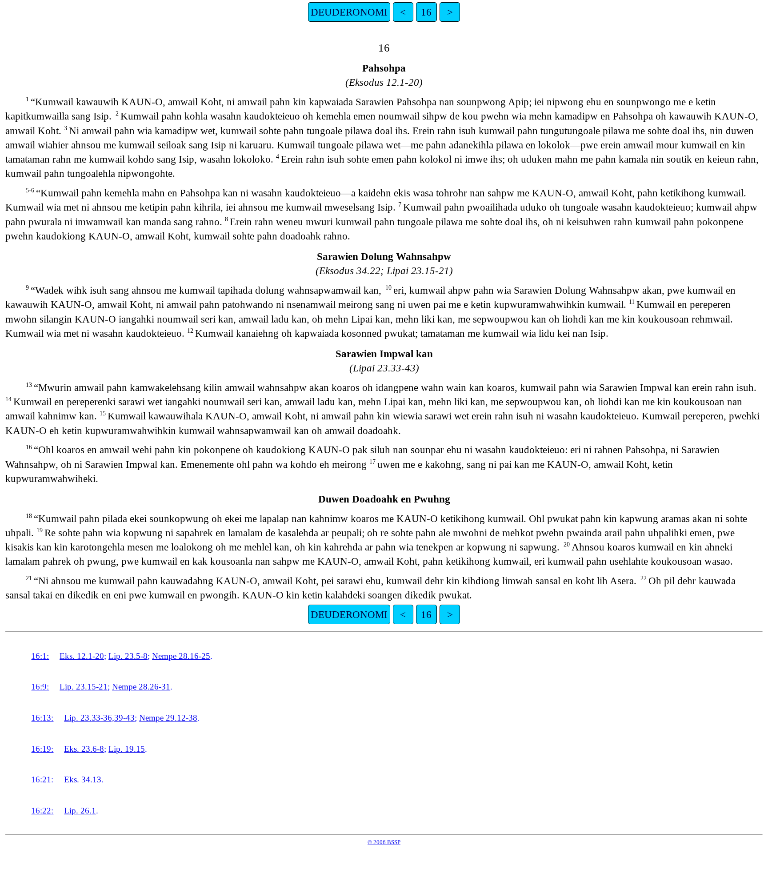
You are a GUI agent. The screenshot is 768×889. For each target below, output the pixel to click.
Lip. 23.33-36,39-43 (99, 717)
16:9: (40, 686)
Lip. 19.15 (126, 748)
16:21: (42, 779)
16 (426, 12)
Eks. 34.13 (82, 779)
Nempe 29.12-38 (168, 717)
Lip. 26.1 (80, 810)
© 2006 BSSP (384, 842)
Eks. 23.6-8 (84, 748)
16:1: (40, 656)
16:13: (42, 717)
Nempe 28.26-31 (141, 686)
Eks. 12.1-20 (82, 656)
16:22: (42, 810)
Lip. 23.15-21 (84, 686)
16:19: (42, 748)
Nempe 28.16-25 (181, 656)
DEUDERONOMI (349, 12)
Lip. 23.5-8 (128, 656)
